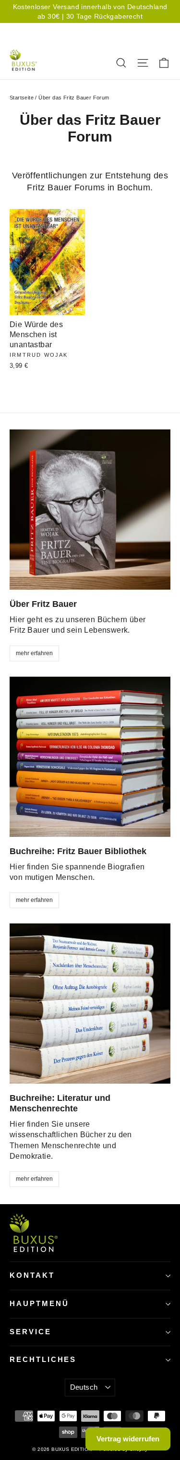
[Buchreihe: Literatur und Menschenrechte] (90, 1003)
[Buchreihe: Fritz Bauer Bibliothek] (90, 757)
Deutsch (132, 31)
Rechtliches (43, 1359)
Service (30, 1332)
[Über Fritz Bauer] (90, 509)
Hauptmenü (39, 1303)
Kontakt (32, 1275)
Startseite (22, 97)
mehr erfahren (34, 653)
